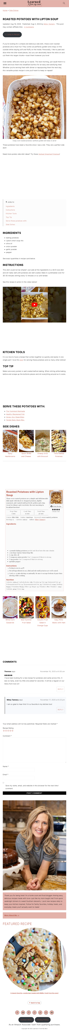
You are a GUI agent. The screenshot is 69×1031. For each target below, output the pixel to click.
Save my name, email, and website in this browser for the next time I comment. (32, 787)
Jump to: (11, 202)
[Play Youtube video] (34, 305)
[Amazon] (46, 1012)
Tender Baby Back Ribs (15, 420)
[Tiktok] (40, 1012)
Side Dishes (14, 10)
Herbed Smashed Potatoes (49, 154)
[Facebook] (17, 1012)
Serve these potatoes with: (16, 221)
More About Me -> (11, 915)
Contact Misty (26, 1020)
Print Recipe (56, 506)
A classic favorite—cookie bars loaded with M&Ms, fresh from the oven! (35, 993)
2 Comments (29, 27)
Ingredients (10, 206)
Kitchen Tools (11, 213)
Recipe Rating (8, 728)
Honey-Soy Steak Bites (15, 417)
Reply (61, 689)
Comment (7, 736)
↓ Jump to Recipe (12, 34)
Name (6, 766)
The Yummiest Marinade (15, 411)
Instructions (10, 210)
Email (5, 774)
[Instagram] (34, 1012)
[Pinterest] (29, 1012)
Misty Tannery (40, 519)
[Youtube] (23, 1012)
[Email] (52, 1012)
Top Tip (9, 217)
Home (5, 10)
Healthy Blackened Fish (15, 414)
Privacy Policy (42, 1020)
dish (21, 360)
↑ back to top (34, 1003)
